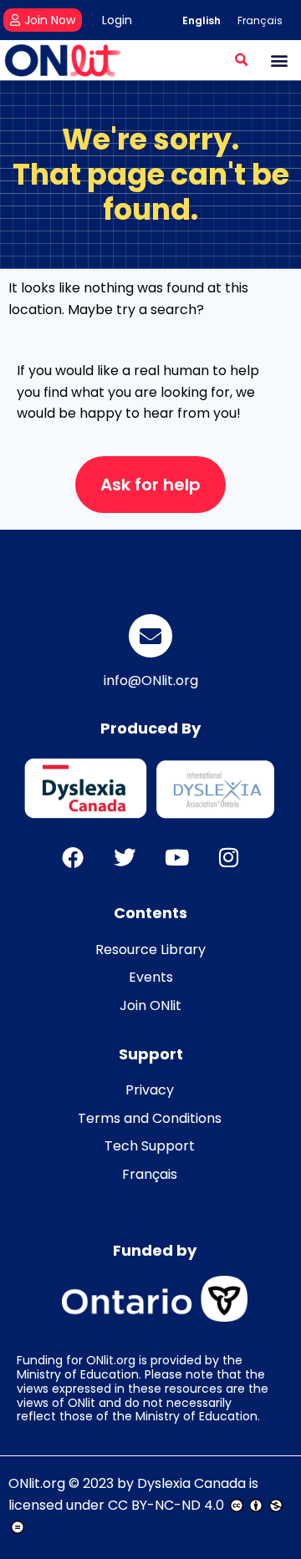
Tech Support (150, 1145)
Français (149, 1174)
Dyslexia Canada (191, 1483)
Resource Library (150, 949)
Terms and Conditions (150, 1118)
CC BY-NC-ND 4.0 (166, 1505)
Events (151, 977)
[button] (241, 60)
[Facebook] (72, 857)
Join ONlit (150, 1005)
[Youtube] (176, 857)
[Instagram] (228, 857)
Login (117, 20)
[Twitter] (124, 857)
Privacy (149, 1089)
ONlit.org (36, 1483)
